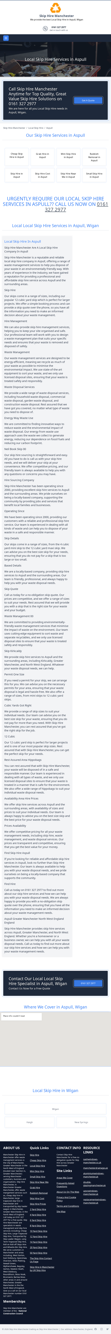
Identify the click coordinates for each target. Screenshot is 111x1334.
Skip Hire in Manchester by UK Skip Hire (42, 1269)
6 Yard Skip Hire (38, 1220)
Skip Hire (34, 1154)
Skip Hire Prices (38, 1203)
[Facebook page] (95, 1329)
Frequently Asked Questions (65, 1185)
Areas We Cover (65, 1177)
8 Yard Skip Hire (38, 1225)
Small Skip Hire (37, 1176)
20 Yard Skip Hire (38, 1247)
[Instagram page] (101, 1329)
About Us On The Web (68, 1191)
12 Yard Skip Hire (38, 1236)
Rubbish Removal (39, 1193)
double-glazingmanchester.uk (94, 1184)
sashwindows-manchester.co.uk (92, 1161)
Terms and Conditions (68, 1206)
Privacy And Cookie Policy (66, 1199)
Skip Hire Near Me (39, 1182)
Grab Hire (35, 1187)
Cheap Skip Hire (38, 1160)
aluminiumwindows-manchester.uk (93, 1175)
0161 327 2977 (88, 983)
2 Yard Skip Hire (38, 1209)
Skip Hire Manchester (56, 15)
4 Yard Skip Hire (38, 1214)
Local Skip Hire (37, 1165)
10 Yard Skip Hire (38, 1231)
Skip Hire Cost (37, 1198)
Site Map (61, 1211)
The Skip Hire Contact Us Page (41, 1260)
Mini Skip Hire (37, 1171)
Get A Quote (88, 100)
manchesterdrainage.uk (95, 1167)
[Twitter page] (107, 1329)
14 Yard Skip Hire (38, 1242)
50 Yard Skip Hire (38, 1252)
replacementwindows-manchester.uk (94, 1201)
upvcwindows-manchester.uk (90, 1192)
